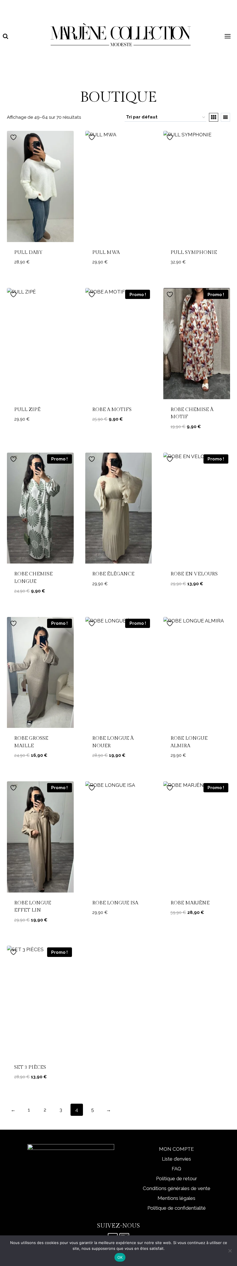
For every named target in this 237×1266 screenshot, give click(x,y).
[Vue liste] (225, 117)
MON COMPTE (176, 1149)
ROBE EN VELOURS (194, 574)
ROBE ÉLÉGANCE (113, 574)
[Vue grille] (213, 117)
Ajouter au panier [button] (118, 925)
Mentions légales (176, 1198)
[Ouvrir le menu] (228, 36)
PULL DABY (28, 252)
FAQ (176, 1169)
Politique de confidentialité (176, 1208)
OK (120, 1257)
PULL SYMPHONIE (194, 252)
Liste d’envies (176, 1159)
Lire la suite (118, 436)
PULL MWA (106, 252)
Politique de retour (176, 1178)
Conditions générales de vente (176, 1188)
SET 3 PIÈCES (30, 1067)
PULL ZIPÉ (27, 409)
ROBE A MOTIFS (112, 409)
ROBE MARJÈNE (190, 903)
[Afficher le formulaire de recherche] (5, 36)
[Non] (230, 1251)
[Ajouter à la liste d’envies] (14, 137)
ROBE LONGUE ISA (115, 903)
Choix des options (40, 275)
